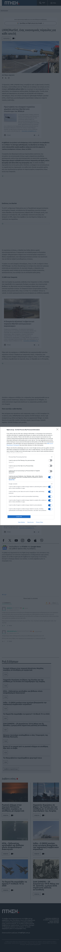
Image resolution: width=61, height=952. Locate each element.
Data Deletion (21, 522)
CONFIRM (19, 516)
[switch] (50, 460)
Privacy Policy (39, 522)
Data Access (30, 522)
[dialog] (30, 476)
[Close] (57, 429)
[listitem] (30, 457)
